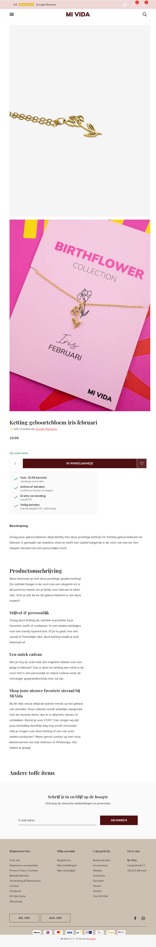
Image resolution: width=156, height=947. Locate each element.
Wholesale (16, 901)
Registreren (64, 860)
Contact (14, 885)
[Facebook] (135, 918)
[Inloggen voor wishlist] (141, 463)
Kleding (97, 870)
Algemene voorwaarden (24, 865)
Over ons (15, 860)
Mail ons (55, 917)
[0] (143, 4)
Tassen (97, 885)
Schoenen (99, 875)
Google (92, 939)
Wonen (97, 890)
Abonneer (119, 820)
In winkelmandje (79, 463)
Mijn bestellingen (67, 865)
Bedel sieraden (102, 860)
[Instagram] (143, 918)
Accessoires (100, 865)
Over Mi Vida (100, 896)
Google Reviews (46, 429)
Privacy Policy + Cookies (24, 870)
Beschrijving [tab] (19, 526)
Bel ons (24, 917)
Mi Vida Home (18, 896)
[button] (12, 14)
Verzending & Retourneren (25, 880)
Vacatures (15, 890)
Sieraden (98, 880)
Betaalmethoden (19, 875)
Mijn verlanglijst (66, 870)
